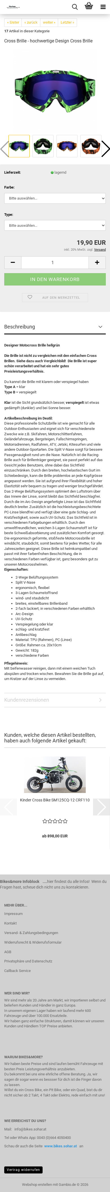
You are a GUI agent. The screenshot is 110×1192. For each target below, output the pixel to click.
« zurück (31, 22)
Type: (8, 214)
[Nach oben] (94, 1183)
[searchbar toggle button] (75, 7)
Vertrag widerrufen (23, 1170)
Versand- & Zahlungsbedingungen (31, 933)
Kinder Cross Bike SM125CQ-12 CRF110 (55, 800)
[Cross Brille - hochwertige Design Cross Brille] (55, 91)
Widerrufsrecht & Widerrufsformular (32, 942)
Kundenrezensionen (26, 700)
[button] (12, 262)
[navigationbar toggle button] (103, 7)
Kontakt (10, 923)
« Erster (13, 22)
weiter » (49, 22)
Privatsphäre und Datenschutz (28, 961)
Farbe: (9, 187)
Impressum (13, 914)
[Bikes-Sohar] (11, 7)
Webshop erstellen (37, 1184)
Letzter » (67, 22)
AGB (7, 952)
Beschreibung (19, 327)
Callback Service (17, 971)
